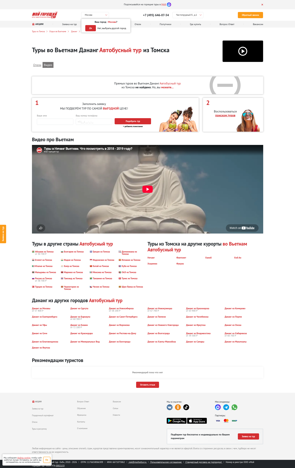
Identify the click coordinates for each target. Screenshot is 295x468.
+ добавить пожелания (133, 126)
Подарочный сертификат (42, 415)
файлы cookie (23, 457)
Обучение (81, 408)
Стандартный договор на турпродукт (203, 462)
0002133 (60, 465)
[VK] (170, 407)
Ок (46, 459)
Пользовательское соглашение (166, 462)
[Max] (169, 4)
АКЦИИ (38, 401)
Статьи (115, 408)
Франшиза (81, 415)
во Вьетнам (235, 244)
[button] (242, 51)
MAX (163, 4)
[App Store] (197, 421)
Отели (34, 422)
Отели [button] (37, 65)
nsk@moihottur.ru (137, 462)
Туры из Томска (38, 31)
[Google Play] (176, 421)
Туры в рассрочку (39, 429)
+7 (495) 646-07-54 (156, 15)
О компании (82, 428)
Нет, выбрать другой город (111, 28)
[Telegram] (226, 407)
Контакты (81, 421)
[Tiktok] (186, 407)
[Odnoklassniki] (178, 407)
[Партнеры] (239, 421)
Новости (116, 415)
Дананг (74, 31)
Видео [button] (48, 65)
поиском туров (225, 115)
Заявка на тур (3, 234)
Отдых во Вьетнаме (57, 31)
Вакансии (117, 401)
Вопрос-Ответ (83, 401)
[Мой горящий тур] (45, 15)
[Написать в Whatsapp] (234, 407)
